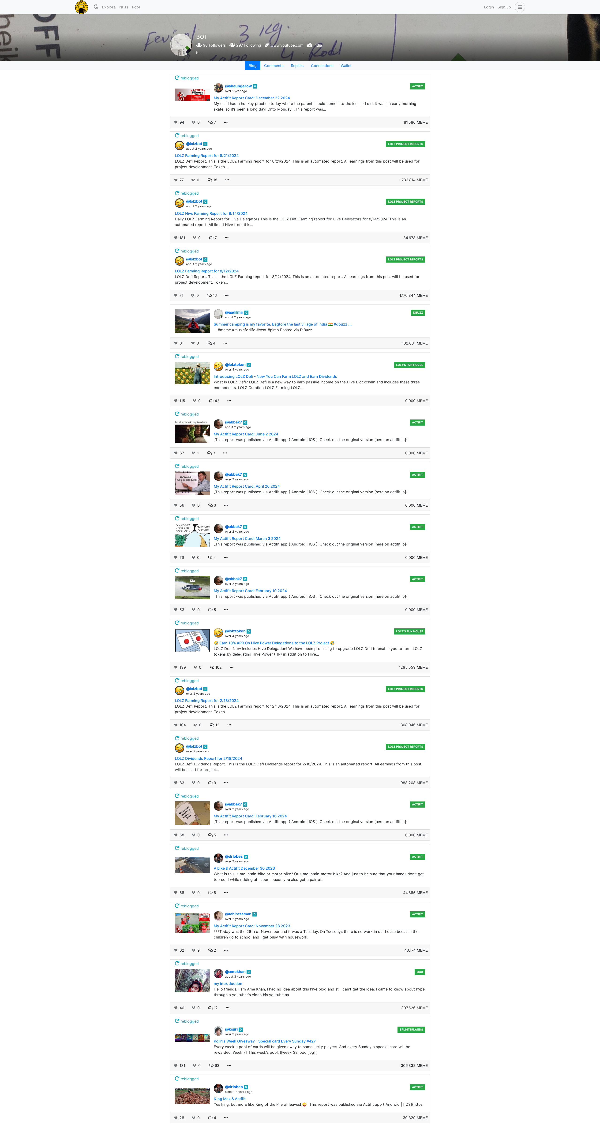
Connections (322, 65)
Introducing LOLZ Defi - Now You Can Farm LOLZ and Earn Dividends (275, 376)
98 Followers (214, 45)
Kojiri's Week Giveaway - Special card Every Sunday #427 (265, 1041)
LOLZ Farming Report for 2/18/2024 (207, 700)
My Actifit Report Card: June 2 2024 (246, 434)
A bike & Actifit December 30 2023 (244, 868)
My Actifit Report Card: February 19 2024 (250, 590)
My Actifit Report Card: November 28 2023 (252, 926)
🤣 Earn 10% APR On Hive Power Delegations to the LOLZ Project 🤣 (274, 643)
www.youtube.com (287, 45)
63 (216, 1065)
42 (216, 400)
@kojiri (232, 1029)
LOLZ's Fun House (409, 365)
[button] (519, 7)
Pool (136, 7)
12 (216, 725)
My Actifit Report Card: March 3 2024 (247, 538)
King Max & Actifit (230, 1098)
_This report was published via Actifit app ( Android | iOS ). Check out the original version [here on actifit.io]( (311, 439)
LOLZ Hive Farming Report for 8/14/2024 (211, 213)
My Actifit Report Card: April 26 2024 (247, 486)
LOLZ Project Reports (405, 144)
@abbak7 (234, 422)
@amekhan (236, 971)
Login (489, 7)
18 (214, 180)
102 (218, 667)
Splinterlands (411, 1029)
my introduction (228, 983)
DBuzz (418, 312)
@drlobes (234, 856)
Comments (273, 65)
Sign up (504, 7)
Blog (253, 65)
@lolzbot (194, 143)
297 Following (248, 45)
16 (214, 295)
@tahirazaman (238, 914)
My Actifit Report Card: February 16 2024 (250, 816)
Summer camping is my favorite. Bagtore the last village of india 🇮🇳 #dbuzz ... (283, 324)
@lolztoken (236, 364)
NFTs (123, 7)
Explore (109, 7)
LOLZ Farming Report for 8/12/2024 (207, 271)
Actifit (417, 86)
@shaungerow (239, 86)
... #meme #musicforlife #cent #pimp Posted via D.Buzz (263, 329)
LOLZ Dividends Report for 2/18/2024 (208, 758)
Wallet (346, 65)
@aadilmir (234, 312)
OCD (420, 972)
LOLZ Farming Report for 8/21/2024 (207, 155)
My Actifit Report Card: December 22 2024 (252, 98)
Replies (297, 65)
